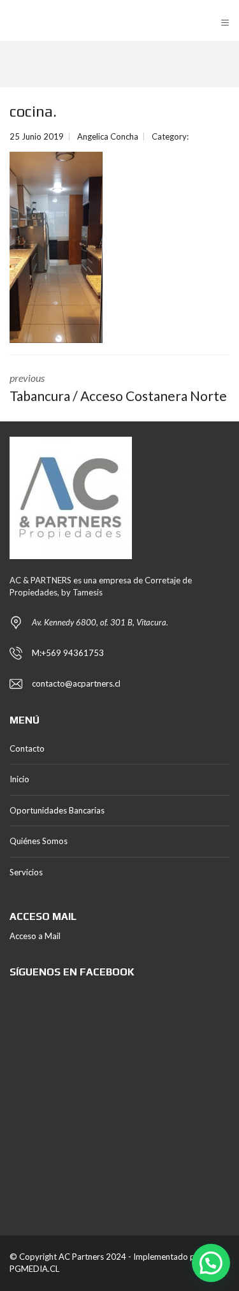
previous (118, 388)
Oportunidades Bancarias (57, 810)
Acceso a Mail (35, 936)
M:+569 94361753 (68, 653)
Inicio (19, 779)
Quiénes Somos (39, 841)
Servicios (26, 872)
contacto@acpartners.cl (76, 683)
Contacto (27, 748)
